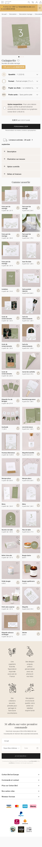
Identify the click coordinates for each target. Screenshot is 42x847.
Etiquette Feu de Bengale (7, 400)
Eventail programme (29, 399)
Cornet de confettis (28, 372)
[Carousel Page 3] (23, 56)
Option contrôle (13, 167)
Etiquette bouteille (28, 453)
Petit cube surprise (8, 607)
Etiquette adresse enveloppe (7, 633)
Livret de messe (27, 427)
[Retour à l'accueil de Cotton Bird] (8, 3)
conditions (11, 763)
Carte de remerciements (7, 317)
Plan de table (26, 530)
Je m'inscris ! (21, 756)
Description (11, 152)
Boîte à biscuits (7, 555)
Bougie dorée (26, 555)
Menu (3, 504)
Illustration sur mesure (16, 159)
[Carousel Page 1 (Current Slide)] (18, 56)
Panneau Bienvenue (8, 453)
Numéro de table (7, 530)
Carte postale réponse (26, 290)
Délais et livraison (14, 174)
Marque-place (6, 478)
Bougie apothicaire (28, 581)
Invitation (5, 289)
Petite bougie (6, 581)
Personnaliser (21, 126)
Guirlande (5, 427)
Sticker (24, 632)
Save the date (26, 261)
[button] (39, 8)
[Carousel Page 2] (21, 56)
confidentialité (33, 761)
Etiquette (25, 607)
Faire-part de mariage (6, 207)
